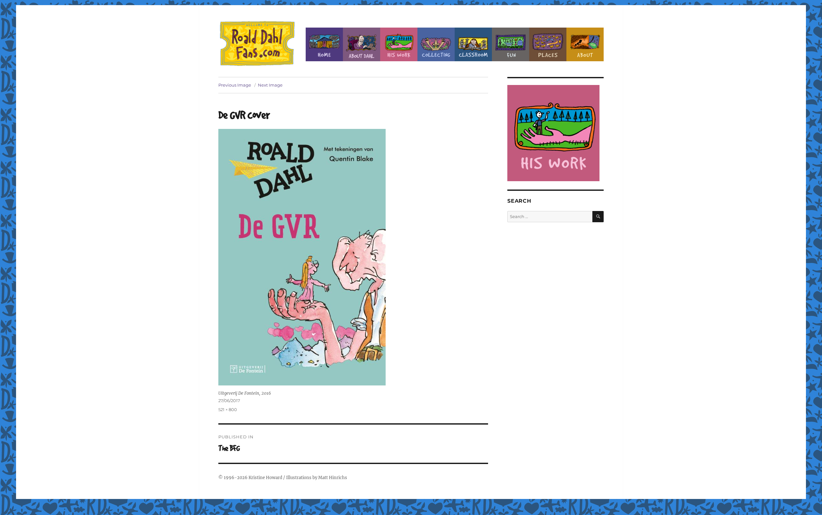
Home (324, 44)
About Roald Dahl (361, 44)
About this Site (585, 44)
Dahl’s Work (398, 44)
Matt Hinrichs (332, 477)
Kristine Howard (265, 477)
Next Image (270, 85)
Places (547, 44)
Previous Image (234, 85)
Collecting (436, 44)
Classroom (473, 44)
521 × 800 (227, 409)
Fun (510, 44)
